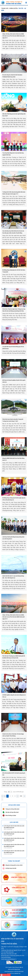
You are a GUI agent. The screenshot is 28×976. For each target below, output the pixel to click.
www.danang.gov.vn (10, 971)
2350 (21, 796)
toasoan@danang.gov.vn (10, 959)
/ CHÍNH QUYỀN (13, 8)
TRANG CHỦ (4, 8)
